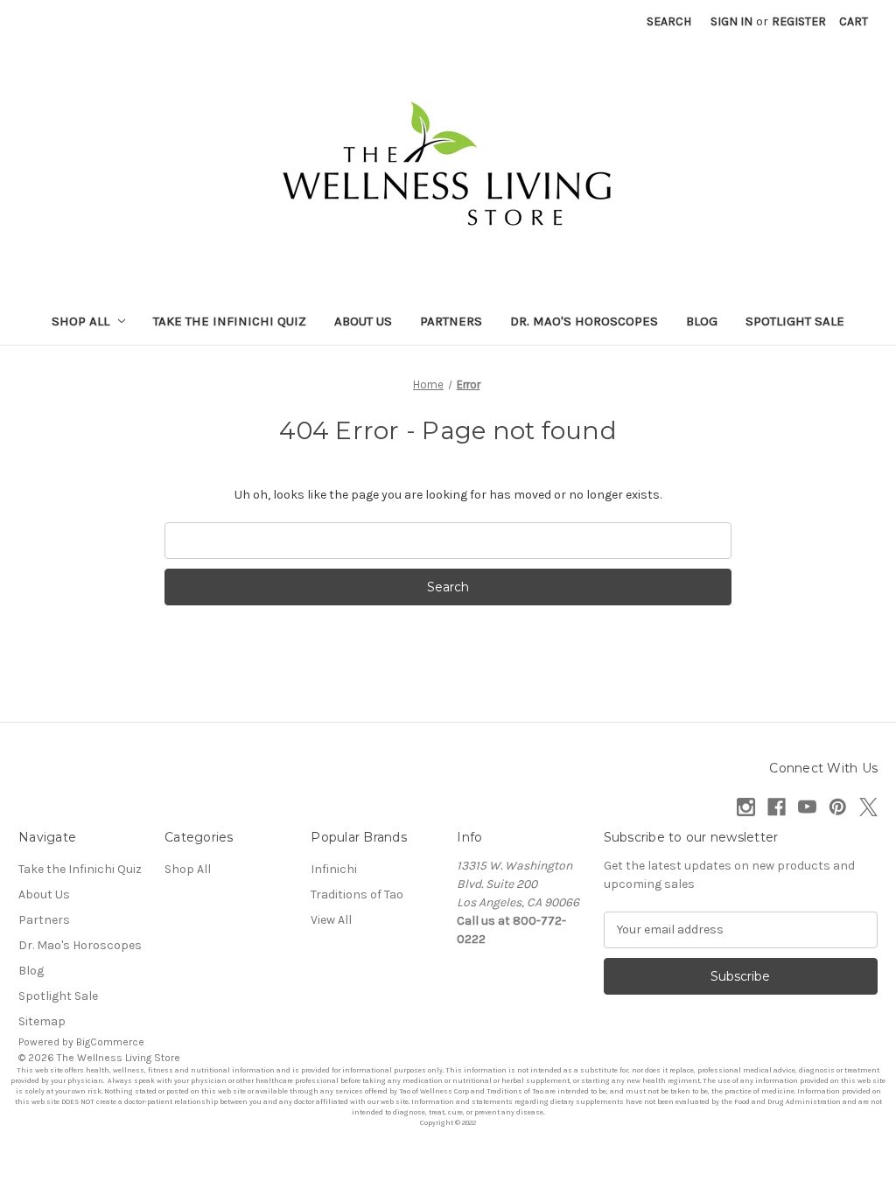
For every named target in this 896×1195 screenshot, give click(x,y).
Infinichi (334, 869)
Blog (702, 321)
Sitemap (42, 1021)
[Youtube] (807, 807)
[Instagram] (746, 807)
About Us (363, 321)
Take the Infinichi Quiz (229, 321)
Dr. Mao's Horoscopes (584, 321)
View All (331, 919)
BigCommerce (110, 1042)
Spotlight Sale (795, 321)
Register (799, 21)
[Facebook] (776, 807)
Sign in (731, 21)
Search (669, 21)
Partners (451, 321)
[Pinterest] (838, 807)
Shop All (80, 321)
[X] (868, 807)
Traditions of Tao (357, 894)
